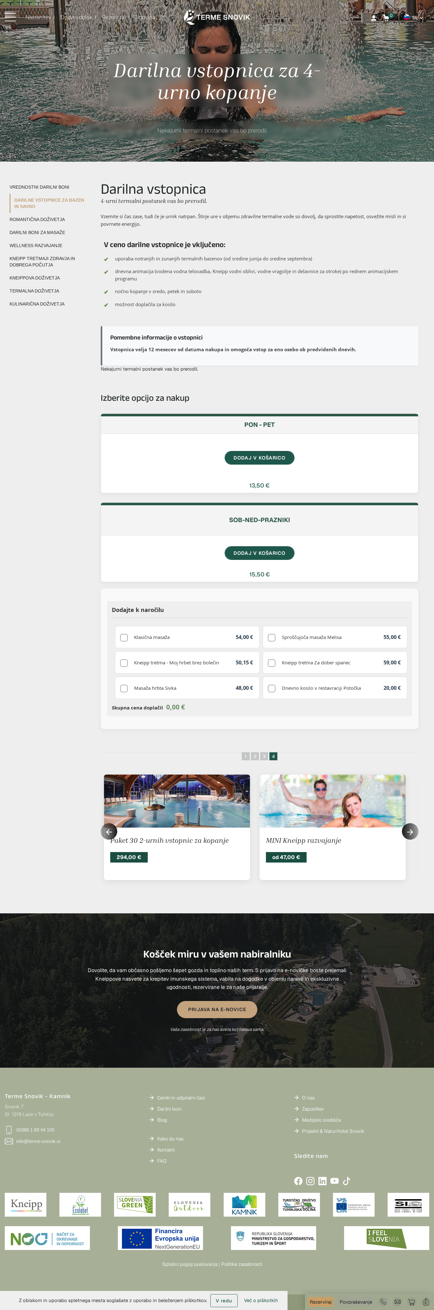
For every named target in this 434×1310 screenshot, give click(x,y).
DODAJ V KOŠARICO (259, 458)
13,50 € (259, 485)
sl (415, 18)
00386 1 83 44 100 (35, 1129)
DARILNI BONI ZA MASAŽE (37, 232)
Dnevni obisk (76, 17)
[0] (386, 18)
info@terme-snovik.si (38, 1141)
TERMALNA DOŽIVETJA (34, 290)
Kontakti (166, 1150)
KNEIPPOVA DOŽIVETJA (35, 277)
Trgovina (145, 17)
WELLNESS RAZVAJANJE (36, 245)
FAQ (161, 1161)
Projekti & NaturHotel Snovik (333, 1131)
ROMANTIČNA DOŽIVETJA (37, 219)
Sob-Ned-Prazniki (259, 520)
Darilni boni (169, 1109)
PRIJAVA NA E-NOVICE (217, 1009)
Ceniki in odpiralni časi (181, 1098)
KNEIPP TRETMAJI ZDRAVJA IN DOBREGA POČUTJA (42, 261)
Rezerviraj (113, 17)
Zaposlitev (313, 1109)
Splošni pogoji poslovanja (190, 1264)
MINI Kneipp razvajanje (303, 840)
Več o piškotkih (261, 1300)
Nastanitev (38, 17)
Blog (162, 1120)
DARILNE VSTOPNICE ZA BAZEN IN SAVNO (49, 203)
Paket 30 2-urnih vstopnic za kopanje (169, 840)
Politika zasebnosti (241, 1264)
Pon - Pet (259, 424)
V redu (224, 1301)
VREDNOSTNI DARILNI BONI (39, 187)
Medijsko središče (321, 1120)
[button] (410, 831)
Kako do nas (170, 1139)
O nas (308, 1098)
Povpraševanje (356, 1302)
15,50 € (259, 574)
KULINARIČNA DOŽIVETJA (37, 303)
